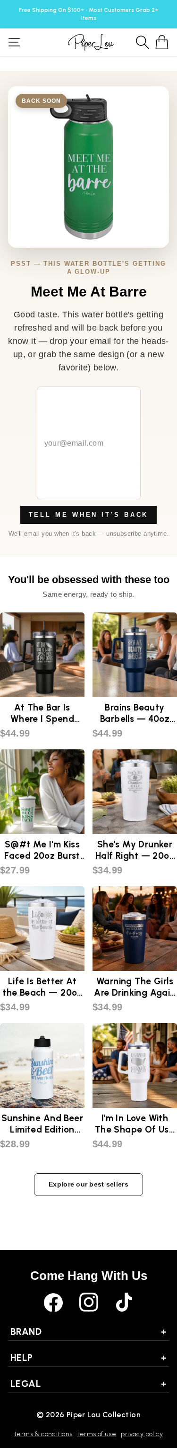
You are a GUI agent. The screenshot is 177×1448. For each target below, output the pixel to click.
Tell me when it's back (89, 514)
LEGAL (88, 1383)
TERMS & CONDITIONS (43, 1434)
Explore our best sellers (88, 1184)
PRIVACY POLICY (142, 1434)
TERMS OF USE (96, 1434)
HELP (88, 1357)
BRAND (88, 1331)
